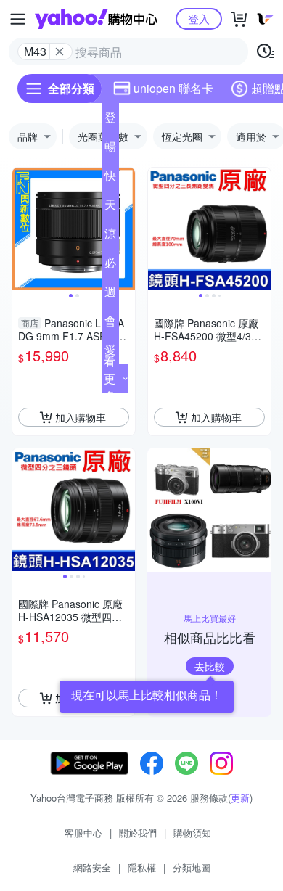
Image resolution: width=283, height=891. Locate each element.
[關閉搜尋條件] (59, 51)
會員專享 (110, 323)
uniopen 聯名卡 (173, 88)
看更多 (109, 378)
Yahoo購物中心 (96, 19)
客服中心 (83, 832)
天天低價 (110, 207)
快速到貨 (110, 178)
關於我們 (138, 832)
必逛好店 (110, 265)
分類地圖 (191, 867)
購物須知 (192, 832)
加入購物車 (80, 417)
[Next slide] (125, 229)
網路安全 (92, 867)
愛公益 (110, 352)
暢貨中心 (110, 149)
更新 (240, 798)
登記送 (110, 120)
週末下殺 (110, 294)
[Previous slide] (21, 229)
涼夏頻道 (110, 236)
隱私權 (142, 867)
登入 (199, 18)
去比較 (209, 666)
